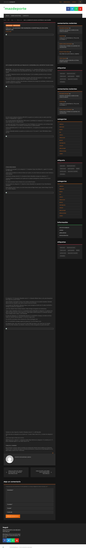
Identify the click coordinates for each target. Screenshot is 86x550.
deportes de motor (71, 73)
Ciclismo (61, 134)
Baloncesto (61, 126)
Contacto (74, 1)
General (61, 140)
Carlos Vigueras (63, 58)
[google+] (76, 9)
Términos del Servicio (63, 235)
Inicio (61, 1)
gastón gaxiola (71, 76)
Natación (61, 145)
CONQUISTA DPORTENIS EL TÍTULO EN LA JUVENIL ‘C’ (69, 38)
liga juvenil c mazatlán (72, 79)
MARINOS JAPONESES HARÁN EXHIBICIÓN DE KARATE (69, 31)
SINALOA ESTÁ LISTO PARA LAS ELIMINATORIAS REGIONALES (42, 472)
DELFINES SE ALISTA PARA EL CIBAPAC (69, 53)
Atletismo (61, 124)
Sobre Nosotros (67, 1)
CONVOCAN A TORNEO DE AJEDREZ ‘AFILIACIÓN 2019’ (69, 46)
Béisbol (60, 129)
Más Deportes (62, 143)
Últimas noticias (62, 151)
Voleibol (61, 153)
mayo (12, 20)
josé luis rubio (63, 79)
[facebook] (68, 9)
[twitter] (72, 9)
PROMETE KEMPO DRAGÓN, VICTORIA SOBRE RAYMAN (69, 61)
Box (60, 132)
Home (5, 20)
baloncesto (62, 73)
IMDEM (77, 76)
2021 (9, 20)
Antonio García (26, 457)
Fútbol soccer (19, 20)
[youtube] (80, 9)
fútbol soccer (63, 76)
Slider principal (17, 25)
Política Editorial (62, 232)
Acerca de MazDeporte (64, 227)
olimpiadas (62, 81)
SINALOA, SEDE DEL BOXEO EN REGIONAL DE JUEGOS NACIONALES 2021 (15, 472)
